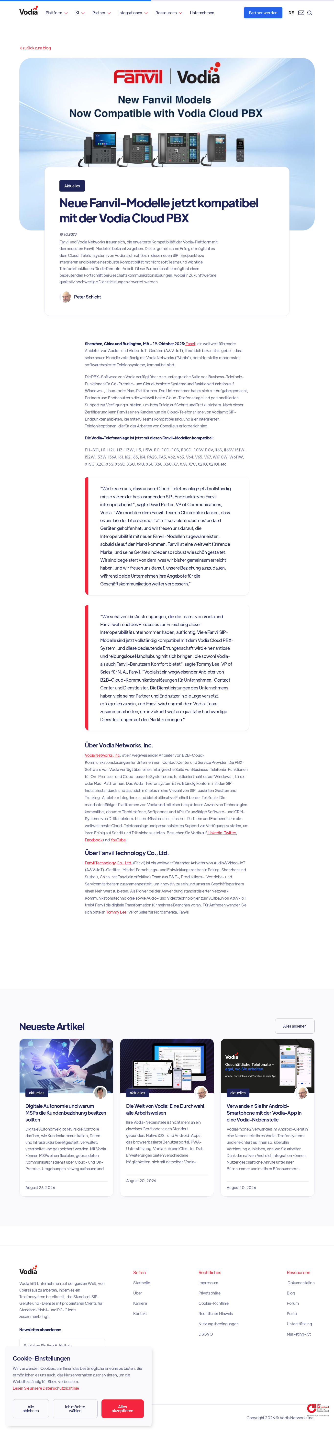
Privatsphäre (210, 1293)
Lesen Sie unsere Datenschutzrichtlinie (46, 1388)
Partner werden (263, 12)
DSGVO (206, 1334)
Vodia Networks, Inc (102, 755)
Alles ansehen (295, 1026)
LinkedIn (214, 832)
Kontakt (140, 1314)
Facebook (93, 839)
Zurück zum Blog (35, 48)
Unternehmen (202, 12)
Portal (292, 1314)
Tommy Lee (116, 912)
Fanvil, (191, 343)
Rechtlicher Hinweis (216, 1314)
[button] (57, 12)
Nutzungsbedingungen (219, 1324)
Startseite (141, 1283)
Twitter (229, 832)
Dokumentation (301, 1283)
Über (137, 1293)
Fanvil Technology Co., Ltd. (108, 862)
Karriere (140, 1303)
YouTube (118, 839)
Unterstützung (299, 1324)
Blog (291, 1293)
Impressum (208, 1283)
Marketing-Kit (299, 1334)
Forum (293, 1303)
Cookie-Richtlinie (214, 1303)
